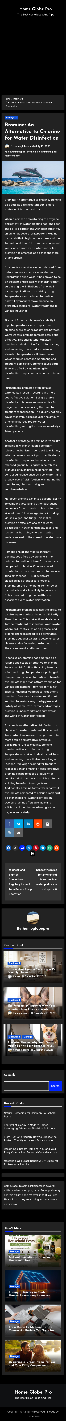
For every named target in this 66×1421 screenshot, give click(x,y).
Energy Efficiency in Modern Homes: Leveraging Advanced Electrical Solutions (29, 1296)
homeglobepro (23, 146)
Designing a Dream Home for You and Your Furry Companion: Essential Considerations (32, 1365)
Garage (28, 1036)
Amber (16, 976)
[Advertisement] (33, 54)
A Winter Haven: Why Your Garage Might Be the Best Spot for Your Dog (32, 1046)
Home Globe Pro (35, 9)
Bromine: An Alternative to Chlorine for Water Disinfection (32, 132)
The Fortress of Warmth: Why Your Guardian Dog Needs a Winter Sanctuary (31, 1009)
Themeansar (32, 1416)
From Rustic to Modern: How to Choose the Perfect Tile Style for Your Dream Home (31, 1330)
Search (9, 1075)
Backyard (11, 117)
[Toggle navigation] (4, 11)
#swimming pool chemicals (23, 151)
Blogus (51, 1411)
